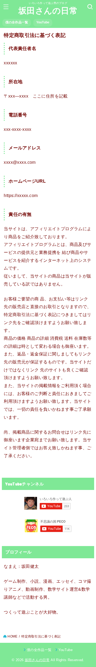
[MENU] (6, 6)
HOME (12, 636)
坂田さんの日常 (48, 10)
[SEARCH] (90, 6)
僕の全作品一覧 (16, 22)
